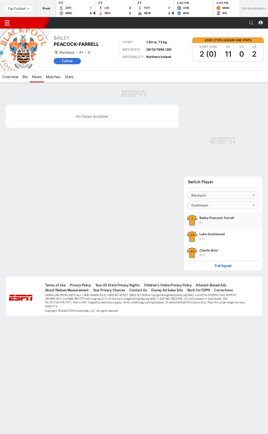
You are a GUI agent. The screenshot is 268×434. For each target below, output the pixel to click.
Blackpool (67, 52)
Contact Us (138, 290)
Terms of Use (55, 285)
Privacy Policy (80, 285)
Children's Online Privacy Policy (168, 285)
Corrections (223, 290)
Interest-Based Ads (211, 285)
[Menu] (7, 23)
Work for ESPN (198, 290)
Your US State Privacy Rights (117, 285)
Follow (67, 61)
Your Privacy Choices (109, 290)
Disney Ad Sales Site (167, 290)
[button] (251, 23)
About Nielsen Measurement (67, 290)
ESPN (31, 23)
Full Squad (223, 266)
